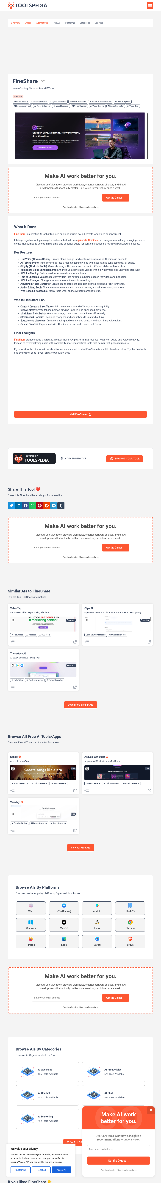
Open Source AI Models (95, 635)
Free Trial (71, 665)
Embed (28, 23)
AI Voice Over (132, 106)
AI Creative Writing (19, 823)
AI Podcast (31, 635)
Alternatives (42, 23)
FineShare (19, 234)
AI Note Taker (17, 680)
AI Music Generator (78, 102)
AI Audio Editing (21, 102)
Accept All (61, 1170)
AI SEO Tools (44, 635)
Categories (85, 23)
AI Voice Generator (116, 106)
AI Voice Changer (79, 106)
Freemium (18, 96)
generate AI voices (88, 240)
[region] (40, 1160)
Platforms (70, 23)
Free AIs (56, 23)
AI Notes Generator (55, 680)
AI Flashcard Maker (35, 680)
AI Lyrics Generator (58, 102)
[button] (150, 5)
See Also (99, 23)
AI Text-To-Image (93, 783)
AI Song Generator (58, 783)
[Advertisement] (80, 51)
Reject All (41, 1170)
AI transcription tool (22, 106)
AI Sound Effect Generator (100, 102)
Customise (20, 1170)
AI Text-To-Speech (122, 102)
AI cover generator (39, 102)
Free (73, 769)
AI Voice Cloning (97, 106)
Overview (15, 23)
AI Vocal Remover (61, 106)
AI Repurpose (17, 635)
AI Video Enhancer (42, 106)
